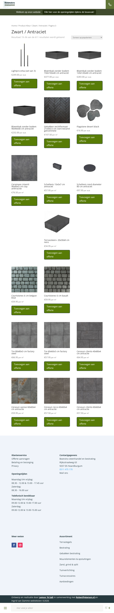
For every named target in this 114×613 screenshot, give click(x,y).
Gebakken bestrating (70, 553)
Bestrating (65, 547)
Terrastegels (66, 542)
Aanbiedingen (66, 581)
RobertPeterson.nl (85, 597)
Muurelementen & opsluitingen (75, 559)
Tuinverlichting (67, 570)
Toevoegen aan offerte (21, 83)
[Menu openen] (5, 608)
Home (14, 25)
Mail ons (64, 472)
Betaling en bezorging (22, 462)
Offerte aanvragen (21, 458)
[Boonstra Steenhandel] (8, 4)
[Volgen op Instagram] (20, 545)
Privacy (15, 465)
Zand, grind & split (69, 564)
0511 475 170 (66, 469)
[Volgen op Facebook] (14, 545)
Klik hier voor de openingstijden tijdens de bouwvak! (69, 12)
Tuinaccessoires (67, 575)
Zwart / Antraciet (39, 25)
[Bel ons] (110, 4)
